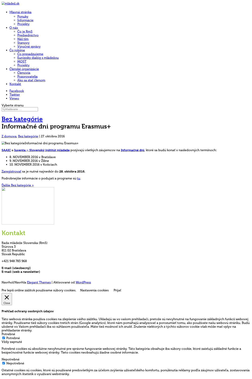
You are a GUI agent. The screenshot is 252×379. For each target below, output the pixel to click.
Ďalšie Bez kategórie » (18, 185)
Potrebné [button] (8, 334)
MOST (21, 61)
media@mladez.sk (54, 272)
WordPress (83, 282)
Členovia (23, 73)
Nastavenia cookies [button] (94, 290)
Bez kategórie (22, 119)
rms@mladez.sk (43, 268)
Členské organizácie (24, 69)
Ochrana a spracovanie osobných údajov (32, 275)
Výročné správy (29, 46)
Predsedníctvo (28, 35)
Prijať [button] (117, 290)
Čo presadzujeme (30, 54)
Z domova (9, 136)
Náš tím (23, 39)
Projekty (23, 24)
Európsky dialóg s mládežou (38, 58)
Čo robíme (17, 50)
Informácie (25, 20)
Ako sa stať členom (31, 80)
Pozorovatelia (27, 76)
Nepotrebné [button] (10, 359)
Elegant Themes (39, 282)
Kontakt (15, 84)
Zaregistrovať (11, 171)
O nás (13, 28)
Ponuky (22, 16)
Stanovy (23, 43)
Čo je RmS (24, 31)
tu (78, 178)
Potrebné (13, 338)
